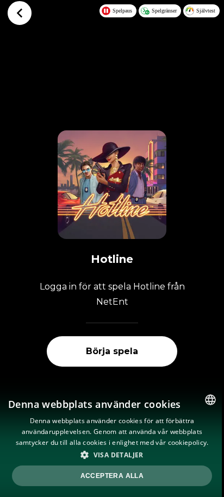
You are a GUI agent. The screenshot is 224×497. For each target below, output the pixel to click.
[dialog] (112, 441)
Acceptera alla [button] (112, 476)
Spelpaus (122, 11)
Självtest (205, 11)
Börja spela (112, 351)
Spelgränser (164, 11)
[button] (112, 454)
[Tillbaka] (20, 13)
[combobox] (210, 399)
